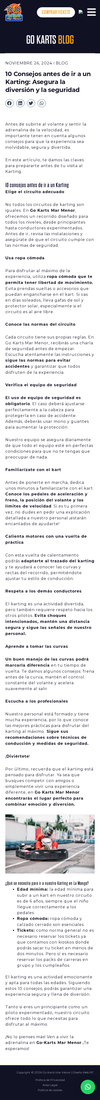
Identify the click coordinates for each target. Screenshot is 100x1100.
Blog (62, 63)
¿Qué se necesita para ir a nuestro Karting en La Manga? (47, 883)
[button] (9, 103)
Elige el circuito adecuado (34, 192)
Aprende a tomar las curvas (36, 647)
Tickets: (26, 931)
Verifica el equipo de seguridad (41, 385)
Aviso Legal (50, 1085)
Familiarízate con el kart (33, 470)
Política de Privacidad (50, 1080)
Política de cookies (50, 1090)
